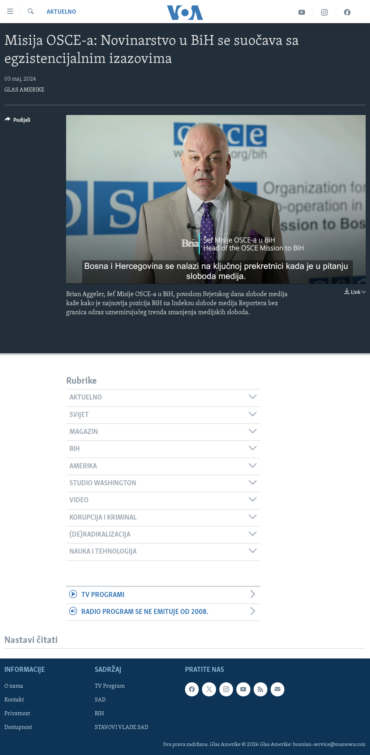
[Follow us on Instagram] (226, 689)
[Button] (17, 122)
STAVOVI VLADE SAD (121, 728)
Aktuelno (61, 12)
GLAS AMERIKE (24, 90)
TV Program (110, 687)
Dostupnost (18, 728)
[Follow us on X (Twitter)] (209, 689)
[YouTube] (302, 12)
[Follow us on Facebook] (192, 689)
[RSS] (260, 689)
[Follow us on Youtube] (243, 689)
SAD (100, 700)
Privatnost (17, 714)
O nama (13, 687)
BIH (99, 714)
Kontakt (14, 700)
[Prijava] (277, 689)
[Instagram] (324, 12)
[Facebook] (347, 12)
